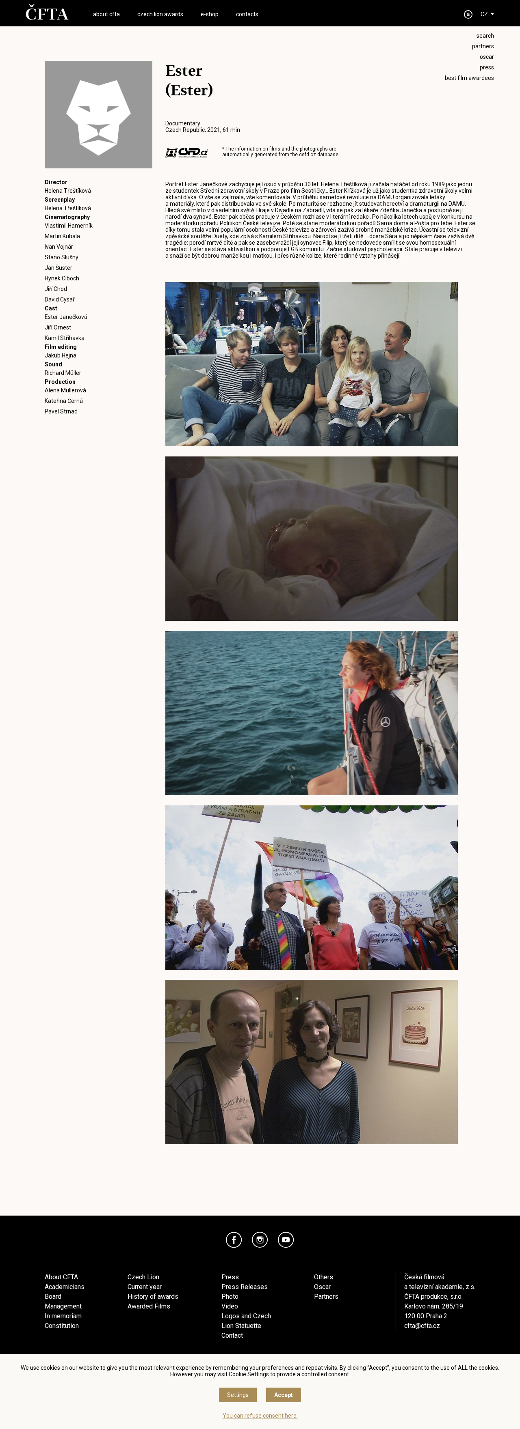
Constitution (62, 1326)
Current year (145, 1287)
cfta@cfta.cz (422, 1326)
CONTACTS (247, 14)
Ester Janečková (66, 317)
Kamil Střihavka (64, 338)
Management (63, 1306)
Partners (326, 1296)
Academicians (64, 1287)
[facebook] (234, 1240)
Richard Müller (63, 373)
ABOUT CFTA (106, 14)
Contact (232, 1335)
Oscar (322, 1287)
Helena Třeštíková (68, 190)
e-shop (210, 14)
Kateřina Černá (64, 401)
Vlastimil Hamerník (69, 225)
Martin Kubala (62, 236)
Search (485, 35)
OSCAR (487, 57)
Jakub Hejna (60, 355)
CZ (484, 14)
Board (53, 1296)
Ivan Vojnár (59, 246)
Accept (283, 1395)
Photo (229, 1296)
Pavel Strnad (61, 411)
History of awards (153, 1296)
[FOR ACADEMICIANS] (468, 14)
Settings (238, 1395)
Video (229, 1306)
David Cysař (60, 299)
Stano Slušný (61, 257)
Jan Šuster (58, 268)
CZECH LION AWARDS (160, 14)
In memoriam (63, 1316)
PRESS (487, 67)
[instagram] (260, 1240)
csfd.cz (307, 154)
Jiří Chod (56, 289)
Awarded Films (149, 1306)
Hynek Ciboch (62, 278)
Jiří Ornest (58, 327)
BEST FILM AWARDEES (469, 78)
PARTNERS (483, 46)
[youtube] (286, 1240)
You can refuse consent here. (260, 1415)
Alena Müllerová (65, 390)
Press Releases (244, 1287)
